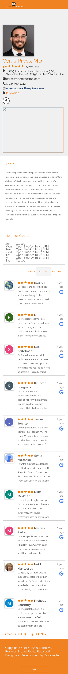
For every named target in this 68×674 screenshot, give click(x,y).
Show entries (45, 272)
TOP (34, 669)
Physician (12, 93)
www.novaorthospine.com (25, 88)
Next (44, 634)
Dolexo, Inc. (53, 655)
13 (37, 634)
